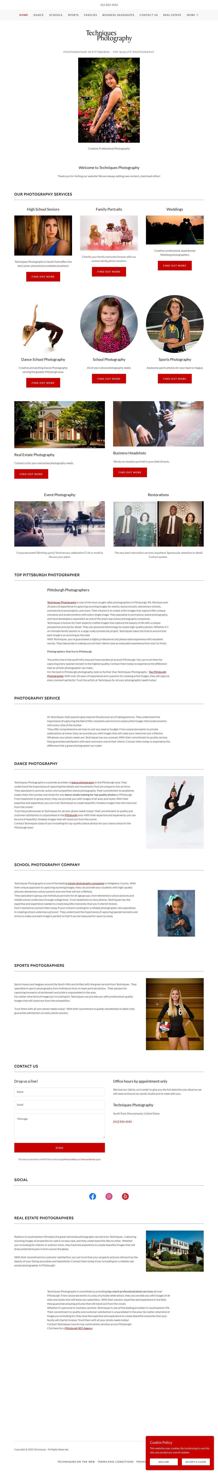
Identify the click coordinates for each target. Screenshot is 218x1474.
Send (59, 1147)
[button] (193, 15)
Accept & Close (195, 1462)
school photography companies (86, 883)
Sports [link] (73, 14)
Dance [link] (39, 14)
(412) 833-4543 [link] (122, 1121)
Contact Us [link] (149, 14)
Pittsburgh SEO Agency (78, 1328)
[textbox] (59, 1092)
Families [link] (90, 14)
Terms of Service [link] (88, 1159)
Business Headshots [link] (118, 14)
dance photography (82, 782)
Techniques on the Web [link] (76, 1461)
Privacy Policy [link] (70, 1159)
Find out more (43, 276)
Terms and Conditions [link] (116, 1461)
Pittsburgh (71, 815)
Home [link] (23, 14)
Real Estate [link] (172, 14)
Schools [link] (56, 14)
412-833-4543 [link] (109, 4)
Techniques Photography (61, 602)
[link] (109, 36)
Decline (164, 1462)
